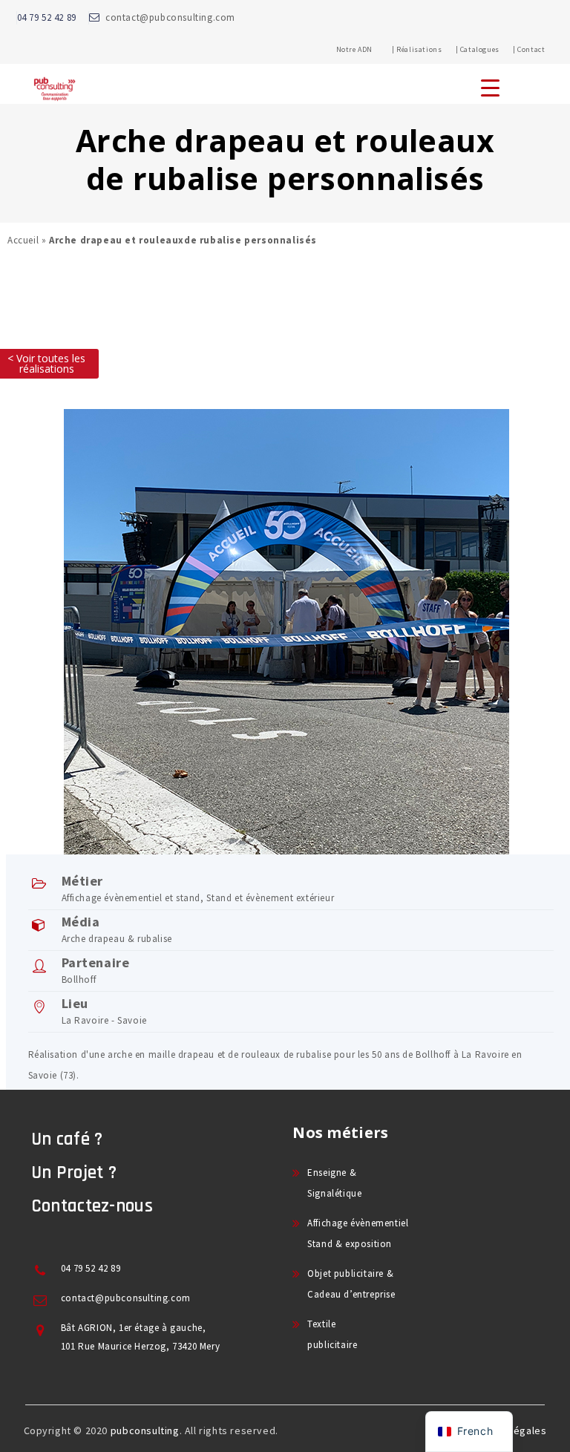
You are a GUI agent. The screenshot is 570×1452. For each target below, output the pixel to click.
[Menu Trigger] (490, 87)
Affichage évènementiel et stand (131, 898)
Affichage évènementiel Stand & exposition (357, 1233)
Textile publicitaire (332, 1334)
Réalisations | (427, 49)
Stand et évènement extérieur (270, 898)
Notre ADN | (365, 49)
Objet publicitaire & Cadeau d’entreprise (351, 1284)
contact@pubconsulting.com (170, 17)
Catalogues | (488, 49)
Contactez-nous (92, 1206)
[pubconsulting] (54, 101)
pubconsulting (145, 1430)
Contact (531, 49)
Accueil (23, 240)
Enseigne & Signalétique (334, 1183)
